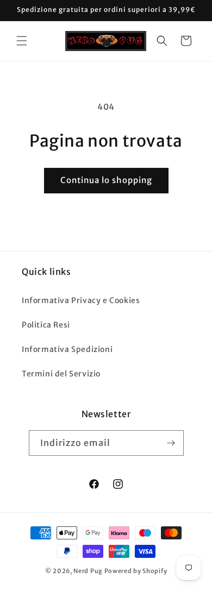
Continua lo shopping (106, 180)
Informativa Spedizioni (67, 349)
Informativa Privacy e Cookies (81, 300)
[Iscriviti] (171, 443)
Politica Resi (46, 325)
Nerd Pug (88, 571)
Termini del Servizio (61, 374)
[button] (22, 41)
